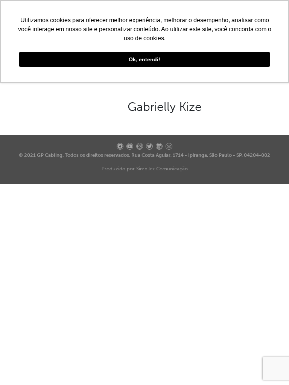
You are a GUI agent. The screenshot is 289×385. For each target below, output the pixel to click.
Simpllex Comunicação (162, 168)
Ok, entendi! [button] (144, 59)
